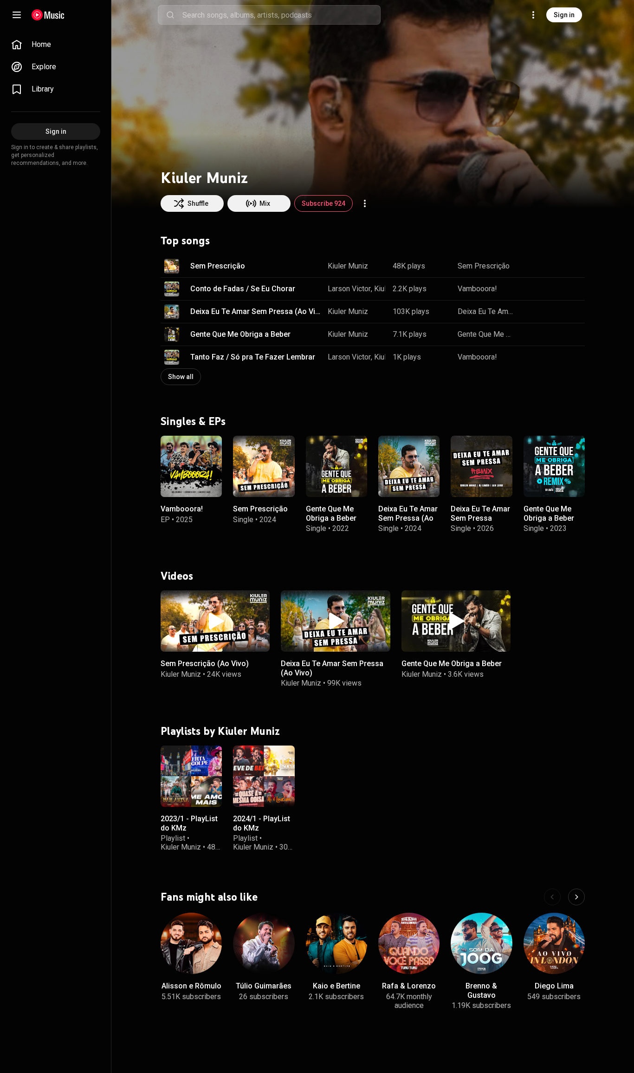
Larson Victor (349, 288)
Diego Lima (554, 985)
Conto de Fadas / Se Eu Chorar (242, 288)
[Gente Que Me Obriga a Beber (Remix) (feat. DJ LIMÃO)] (554, 466)
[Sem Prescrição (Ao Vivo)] (215, 621)
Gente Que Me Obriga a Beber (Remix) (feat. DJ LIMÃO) (553, 522)
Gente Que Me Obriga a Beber (240, 334)
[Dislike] (548, 266)
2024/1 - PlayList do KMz (261, 823)
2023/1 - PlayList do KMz (189, 823)
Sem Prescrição (217, 266)
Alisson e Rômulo (191, 985)
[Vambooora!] (191, 466)
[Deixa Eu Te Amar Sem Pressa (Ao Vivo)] (409, 466)
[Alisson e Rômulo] (191, 943)
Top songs (185, 240)
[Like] (531, 266)
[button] (171, 266)
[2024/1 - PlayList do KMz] (263, 776)
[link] (56, 44)
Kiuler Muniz (348, 266)
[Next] (576, 897)
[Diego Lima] (554, 943)
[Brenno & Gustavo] (481, 943)
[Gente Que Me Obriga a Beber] (336, 466)
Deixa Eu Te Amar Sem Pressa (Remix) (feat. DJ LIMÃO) (480, 522)
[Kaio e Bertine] (336, 943)
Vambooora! (477, 288)
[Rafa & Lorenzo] (409, 943)
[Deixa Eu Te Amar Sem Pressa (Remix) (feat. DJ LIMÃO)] (481, 466)
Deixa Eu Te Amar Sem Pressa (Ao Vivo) (255, 311)
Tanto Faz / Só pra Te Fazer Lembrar (252, 357)
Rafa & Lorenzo (409, 985)
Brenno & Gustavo (481, 990)
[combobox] (281, 15)
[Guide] (16, 14)
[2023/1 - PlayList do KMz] (191, 776)
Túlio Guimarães (263, 985)
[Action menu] (364, 203)
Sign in (564, 15)
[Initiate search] (170, 14)
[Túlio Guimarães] (263, 943)
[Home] (48, 14)
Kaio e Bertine (336, 985)
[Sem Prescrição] (263, 466)
